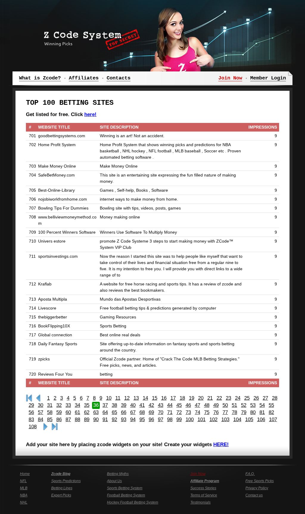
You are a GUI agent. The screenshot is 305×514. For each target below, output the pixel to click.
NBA (23, 495)
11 (117, 398)
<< (38, 398)
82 (271, 412)
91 (105, 419)
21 (210, 398)
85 (49, 419)
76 (216, 412)
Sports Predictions (66, 481)
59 (59, 412)
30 (40, 405)
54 (262, 405)
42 (151, 405)
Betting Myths (118, 474)
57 (40, 412)
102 (213, 419)
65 (114, 412)
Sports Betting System (124, 488)
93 (123, 419)
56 (31, 412)
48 (206, 405)
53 (253, 405)
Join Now (198, 474)
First (29, 398)
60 (68, 412)
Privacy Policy (256, 488)
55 (271, 405)
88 (77, 419)
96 (151, 419)
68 (142, 412)
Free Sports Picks (259, 481)
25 (247, 398)
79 (243, 412)
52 (243, 405)
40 (133, 405)
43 (160, 405)
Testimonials (200, 502)
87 (68, 419)
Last (55, 426)
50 (225, 405)
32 (59, 405)
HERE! (221, 444)
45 (179, 405)
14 (145, 398)
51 (234, 405)
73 (188, 412)
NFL (23, 481)
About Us (114, 481)
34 (77, 405)
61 (77, 412)
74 (197, 412)
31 (49, 405)
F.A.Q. (250, 474)
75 (206, 412)
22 (219, 398)
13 (136, 398)
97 (160, 419)
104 (237, 419)
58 (49, 412)
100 (190, 419)
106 (261, 419)
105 (249, 419)
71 (169, 412)
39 (123, 405)
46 (188, 405)
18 (182, 398)
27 (265, 398)
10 (108, 398)
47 (197, 405)
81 (262, 412)
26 (256, 398)
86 (59, 419)
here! (90, 114)
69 (151, 412)
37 (105, 405)
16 (163, 398)
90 (96, 419)
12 (127, 398)
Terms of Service (203, 495)
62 (86, 412)
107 (273, 419)
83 (31, 419)
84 (40, 419)
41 (142, 405)
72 (179, 412)
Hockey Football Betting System (132, 502)
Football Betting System (126, 495)
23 (228, 398)
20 (200, 398)
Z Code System (90, 37)
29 (31, 405)
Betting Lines (61, 488)
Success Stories (203, 488)
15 (154, 398)
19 (191, 398)
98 (169, 419)
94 (133, 419)
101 (201, 419)
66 (123, 412)
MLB (23, 488)
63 (96, 412)
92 (114, 419)
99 (179, 419)
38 (114, 405)
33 (68, 405)
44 (169, 405)
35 (86, 405)
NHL (23, 502)
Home (25, 474)
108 (33, 426)
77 (225, 412)
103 (225, 419)
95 (142, 419)
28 (274, 398)
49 (216, 405)
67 (133, 412)
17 (173, 398)
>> (45, 426)
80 (253, 412)
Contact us (254, 495)
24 (237, 398)
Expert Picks (61, 495)
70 (160, 412)
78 (234, 412)
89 (86, 419)
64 (105, 412)
